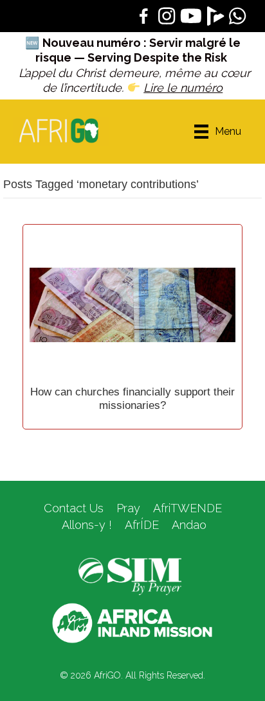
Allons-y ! (85, 525)
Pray (128, 508)
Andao (189, 525)
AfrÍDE (142, 525)
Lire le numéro (183, 87)
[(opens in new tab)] (129, 576)
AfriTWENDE (187, 508)
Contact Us (74, 508)
